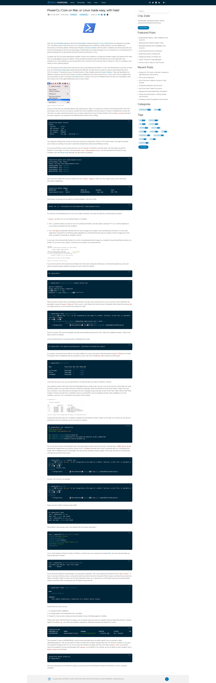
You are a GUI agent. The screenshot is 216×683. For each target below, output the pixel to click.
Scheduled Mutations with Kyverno (150, 85)
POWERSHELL (144, 135)
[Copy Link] (107, 15)
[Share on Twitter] (99, 15)
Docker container (91, 48)
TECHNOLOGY (145, 109)
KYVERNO (153, 124)
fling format (109, 43)
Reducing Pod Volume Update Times (151, 43)
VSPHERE (143, 127)
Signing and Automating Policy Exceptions (153, 91)
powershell (84, 14)
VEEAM (142, 131)
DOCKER (153, 131)
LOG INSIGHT (158, 135)
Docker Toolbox (106, 72)
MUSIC (157, 109)
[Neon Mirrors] (58, 2)
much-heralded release (61, 43)
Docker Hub (64, 152)
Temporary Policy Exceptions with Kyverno (153, 99)
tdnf (109, 553)
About (104, 2)
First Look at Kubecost (146, 77)
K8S (142, 120)
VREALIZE (153, 120)
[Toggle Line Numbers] (125, 117)
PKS (164, 131)
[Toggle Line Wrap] (125, 278)
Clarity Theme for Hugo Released (150, 59)
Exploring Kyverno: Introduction (149, 54)
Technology (81, 2)
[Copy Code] (122, 117)
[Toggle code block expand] (129, 117)
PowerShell (82, 43)
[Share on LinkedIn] (104, 15)
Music (89, 2)
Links (95, 2)
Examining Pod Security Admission (150, 51)
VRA (142, 124)
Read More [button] (143, 27)
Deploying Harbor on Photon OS (150, 57)
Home (72, 2)
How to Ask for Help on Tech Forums (151, 62)
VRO (152, 139)
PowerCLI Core (98, 43)
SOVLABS (155, 127)
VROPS (142, 139)
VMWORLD (143, 142)
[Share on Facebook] (101, 15)
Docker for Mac (60, 70)
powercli (73, 14)
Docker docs (79, 76)
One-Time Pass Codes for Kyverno (150, 88)
